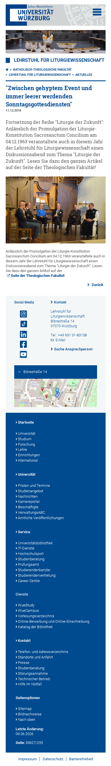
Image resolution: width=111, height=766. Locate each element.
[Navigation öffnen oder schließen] (97, 12)
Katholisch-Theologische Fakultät (42, 70)
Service (24, 532)
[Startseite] (7, 70)
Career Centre (29, 581)
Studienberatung (31, 559)
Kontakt (60, 302)
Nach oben (26, 719)
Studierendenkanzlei (34, 570)
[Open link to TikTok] (21, 324)
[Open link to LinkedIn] (21, 335)
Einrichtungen (29, 455)
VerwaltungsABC (31, 512)
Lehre (22, 449)
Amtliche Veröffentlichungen (41, 518)
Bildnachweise (30, 714)
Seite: (20, 743)
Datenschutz (53, 759)
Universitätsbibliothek (35, 543)
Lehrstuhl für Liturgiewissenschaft (59, 60)
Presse (23, 662)
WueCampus (28, 610)
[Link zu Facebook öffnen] (21, 345)
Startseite (26, 422)
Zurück (97, 285)
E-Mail (60, 340)
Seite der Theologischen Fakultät (37, 275)
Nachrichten (28, 496)
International (28, 460)
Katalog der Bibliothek (35, 627)
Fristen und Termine (34, 485)
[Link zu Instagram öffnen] (21, 314)
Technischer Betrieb (34, 679)
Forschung (26, 444)
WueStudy (26, 605)
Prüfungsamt (28, 564)
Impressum (27, 759)
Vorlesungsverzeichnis (36, 616)
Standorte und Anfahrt (35, 657)
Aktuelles (83, 75)
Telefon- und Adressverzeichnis (43, 652)
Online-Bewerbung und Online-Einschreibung (53, 621)
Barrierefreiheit (81, 759)
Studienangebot (30, 491)
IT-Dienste (26, 548)
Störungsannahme (33, 673)
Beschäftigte (28, 507)
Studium (25, 439)
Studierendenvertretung (37, 575)
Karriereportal (29, 501)
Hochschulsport (31, 553)
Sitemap (25, 709)
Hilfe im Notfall (30, 684)
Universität (26, 433)
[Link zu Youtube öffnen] (21, 355)
